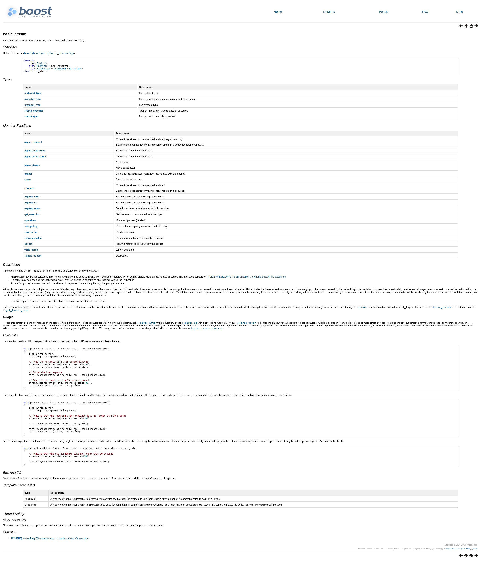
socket (28, 243)
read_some (30, 232)
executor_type (32, 99)
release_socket (33, 238)
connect (29, 188)
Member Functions (17, 126)
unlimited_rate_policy (68, 68)
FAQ (425, 11)
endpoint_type (32, 93)
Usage (8, 317)
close (27, 179)
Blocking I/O (12, 472)
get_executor (31, 214)
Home (278, 11)
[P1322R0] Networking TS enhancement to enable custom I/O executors (246, 276)
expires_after (31, 196)
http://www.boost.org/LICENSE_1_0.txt (461, 549)
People (384, 11)
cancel (28, 173)
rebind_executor (33, 110)
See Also (9, 532)
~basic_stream (32, 255)
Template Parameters (19, 485)
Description (11, 264)
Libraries (329, 11)
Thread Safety (13, 514)
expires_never (32, 208)
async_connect (33, 142)
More (459, 11)
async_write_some (35, 156)
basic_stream (14, 34)
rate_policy (30, 226)
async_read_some (34, 150)
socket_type (31, 116)
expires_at (30, 202)
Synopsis (10, 47)
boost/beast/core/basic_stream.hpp (49, 53)
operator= (30, 220)
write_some (31, 249)
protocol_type (32, 104)
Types (7, 79)
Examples (10, 335)
